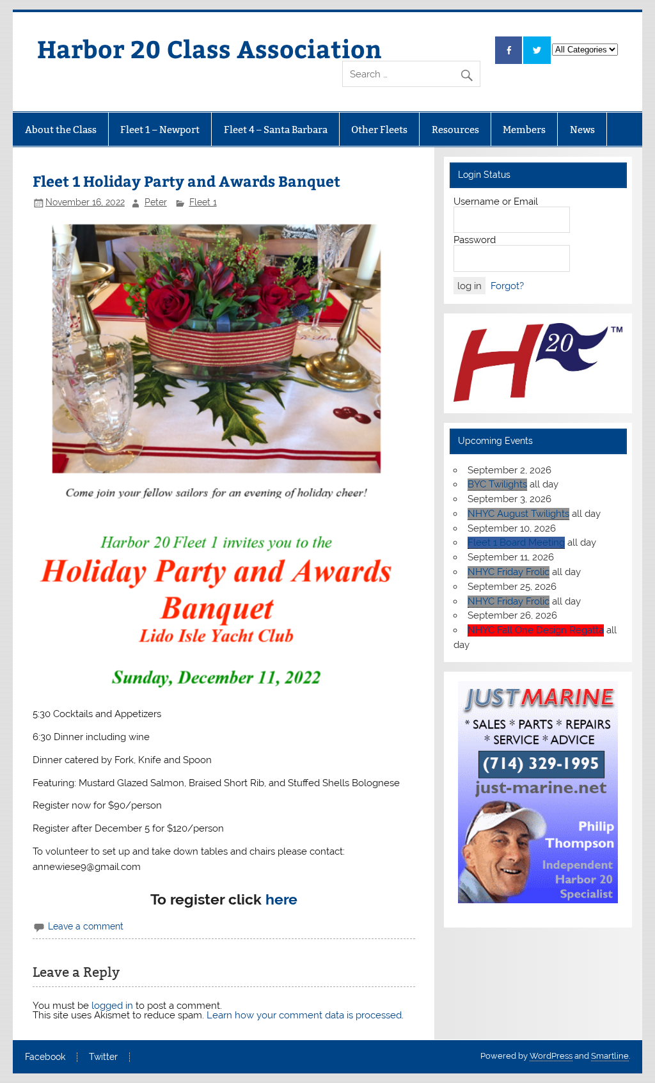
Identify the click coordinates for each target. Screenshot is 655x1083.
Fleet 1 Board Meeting (516, 542)
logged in (112, 1005)
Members (524, 129)
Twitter (103, 1057)
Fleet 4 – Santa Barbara (276, 129)
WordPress (551, 1056)
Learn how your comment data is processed (304, 1015)
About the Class (61, 129)
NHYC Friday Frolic (508, 572)
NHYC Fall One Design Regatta (536, 630)
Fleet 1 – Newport (160, 129)
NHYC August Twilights (518, 513)
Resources (455, 129)
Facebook (45, 1057)
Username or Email (496, 201)
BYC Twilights (497, 484)
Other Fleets (379, 129)
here (281, 899)
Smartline (610, 1056)
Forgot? (507, 286)
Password (475, 240)
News (582, 129)
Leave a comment (85, 926)
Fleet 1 (203, 202)
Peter (156, 202)
